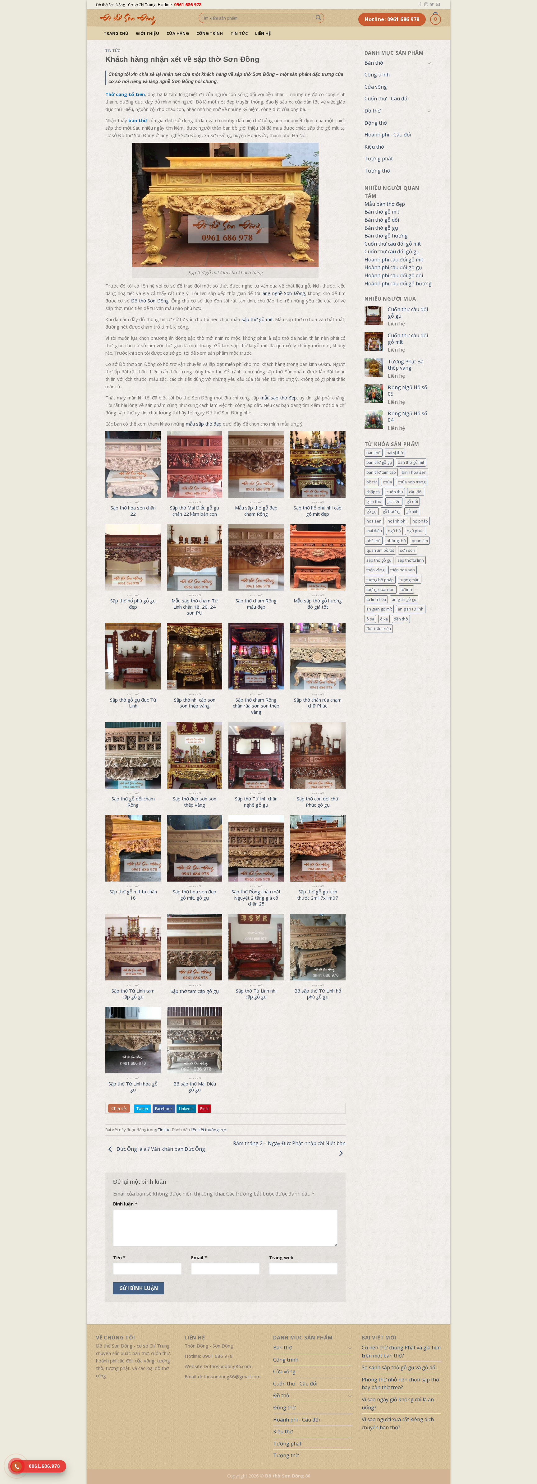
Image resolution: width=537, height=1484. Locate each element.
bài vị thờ (395, 452)
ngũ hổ (394, 530)
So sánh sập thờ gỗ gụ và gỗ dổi (399, 1367)
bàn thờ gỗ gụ (379, 462)
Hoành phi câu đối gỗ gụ (393, 267)
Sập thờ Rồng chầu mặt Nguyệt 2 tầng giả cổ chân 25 (256, 898)
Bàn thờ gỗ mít (382, 211)
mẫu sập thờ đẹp (278, 397)
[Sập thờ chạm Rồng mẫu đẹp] (256, 557)
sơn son (407, 550)
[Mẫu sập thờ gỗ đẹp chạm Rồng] (256, 464)
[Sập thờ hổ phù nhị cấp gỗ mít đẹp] (318, 464)
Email (199, 1257)
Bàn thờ (374, 62)
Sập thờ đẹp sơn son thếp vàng (194, 802)
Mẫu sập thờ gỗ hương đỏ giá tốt (318, 604)
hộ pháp (420, 521)
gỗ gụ (371, 511)
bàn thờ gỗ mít (411, 462)
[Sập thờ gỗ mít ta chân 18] (133, 848)
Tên (119, 1257)
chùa (387, 482)
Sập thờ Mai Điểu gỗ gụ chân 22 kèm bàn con (194, 511)
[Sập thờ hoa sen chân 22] (133, 464)
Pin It (204, 1108)
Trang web (281, 1257)
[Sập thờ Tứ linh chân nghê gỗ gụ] (256, 755)
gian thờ (373, 501)
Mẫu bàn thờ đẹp (385, 203)
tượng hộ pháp (380, 580)
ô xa (384, 619)
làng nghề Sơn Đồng (283, 293)
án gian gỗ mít (379, 609)
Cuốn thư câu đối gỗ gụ (392, 251)
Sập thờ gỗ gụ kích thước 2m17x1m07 (317, 895)
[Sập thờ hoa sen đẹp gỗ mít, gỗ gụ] (195, 848)
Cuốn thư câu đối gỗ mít (393, 243)
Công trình (209, 33)
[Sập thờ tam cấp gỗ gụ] (195, 947)
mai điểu (374, 530)
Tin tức (239, 33)
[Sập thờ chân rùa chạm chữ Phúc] (318, 656)
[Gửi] (318, 18)
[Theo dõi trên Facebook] (420, 4)
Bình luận (125, 1204)
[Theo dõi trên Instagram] (426, 4)
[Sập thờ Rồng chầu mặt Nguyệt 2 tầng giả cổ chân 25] (256, 848)
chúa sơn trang (411, 482)
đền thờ (401, 619)
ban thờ (373, 452)
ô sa (370, 619)
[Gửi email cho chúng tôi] (438, 4)
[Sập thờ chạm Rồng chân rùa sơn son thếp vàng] (256, 656)
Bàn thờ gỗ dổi (382, 219)
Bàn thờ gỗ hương (386, 235)
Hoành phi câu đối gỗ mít (394, 259)
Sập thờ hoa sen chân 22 (133, 511)
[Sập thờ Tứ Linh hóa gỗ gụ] (133, 1040)
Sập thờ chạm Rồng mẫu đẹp (256, 604)
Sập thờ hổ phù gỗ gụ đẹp (133, 604)
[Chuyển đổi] (429, 63)
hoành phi (397, 521)
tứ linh (406, 589)
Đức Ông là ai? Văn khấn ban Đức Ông (160, 1149)
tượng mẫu (410, 580)
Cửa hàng (178, 33)
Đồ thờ (373, 110)
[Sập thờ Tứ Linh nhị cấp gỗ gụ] (256, 947)
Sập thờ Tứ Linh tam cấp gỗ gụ (133, 994)
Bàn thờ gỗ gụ (381, 227)
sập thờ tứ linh (410, 560)
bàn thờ (137, 120)
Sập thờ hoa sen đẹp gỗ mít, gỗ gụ (194, 895)
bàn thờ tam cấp (381, 472)
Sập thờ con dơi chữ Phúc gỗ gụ (317, 802)
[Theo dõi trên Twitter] (432, 4)
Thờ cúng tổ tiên (125, 94)
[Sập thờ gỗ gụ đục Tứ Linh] (133, 656)
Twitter (142, 1108)
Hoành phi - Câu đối (388, 134)
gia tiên (394, 501)
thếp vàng (375, 570)
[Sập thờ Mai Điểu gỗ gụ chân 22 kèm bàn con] (195, 464)
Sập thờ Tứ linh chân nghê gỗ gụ (256, 802)
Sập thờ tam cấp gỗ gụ (195, 991)
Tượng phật (379, 158)
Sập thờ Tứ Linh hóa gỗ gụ (133, 1087)
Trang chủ (116, 33)
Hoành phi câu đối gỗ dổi (394, 275)
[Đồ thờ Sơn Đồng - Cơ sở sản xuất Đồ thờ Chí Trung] (142, 17)
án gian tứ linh (411, 609)
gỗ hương (391, 511)
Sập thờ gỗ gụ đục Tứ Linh (133, 703)
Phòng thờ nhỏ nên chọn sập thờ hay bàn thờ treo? (400, 1383)
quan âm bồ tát (380, 550)
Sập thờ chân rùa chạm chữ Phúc (318, 703)
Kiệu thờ (374, 146)
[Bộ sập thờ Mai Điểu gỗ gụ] (195, 1040)
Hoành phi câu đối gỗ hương (398, 283)
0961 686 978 (187, 4)
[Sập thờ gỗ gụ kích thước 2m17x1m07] (318, 848)
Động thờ (376, 122)
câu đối (415, 492)
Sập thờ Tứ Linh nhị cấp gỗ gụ (256, 994)
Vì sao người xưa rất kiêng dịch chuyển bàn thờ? (398, 1423)
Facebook (163, 1108)
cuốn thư (395, 492)
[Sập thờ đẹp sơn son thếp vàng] (195, 755)
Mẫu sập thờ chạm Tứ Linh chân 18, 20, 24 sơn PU (195, 607)
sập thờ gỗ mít (257, 319)
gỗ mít (411, 511)
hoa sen (374, 521)
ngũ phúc (415, 530)
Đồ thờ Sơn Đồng (149, 300)
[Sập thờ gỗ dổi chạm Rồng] (133, 755)
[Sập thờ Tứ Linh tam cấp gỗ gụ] (133, 947)
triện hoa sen (402, 570)
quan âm (420, 540)
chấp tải (373, 492)
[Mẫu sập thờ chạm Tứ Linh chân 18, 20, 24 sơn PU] (195, 557)
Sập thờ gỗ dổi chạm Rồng (133, 802)
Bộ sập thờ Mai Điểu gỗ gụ (194, 1087)
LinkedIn (186, 1108)
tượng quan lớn (380, 589)
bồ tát (371, 482)
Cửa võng (376, 86)
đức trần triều (378, 628)
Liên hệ (263, 33)
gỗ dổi (412, 501)
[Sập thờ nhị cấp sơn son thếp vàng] (195, 656)
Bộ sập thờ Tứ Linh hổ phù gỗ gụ (317, 994)
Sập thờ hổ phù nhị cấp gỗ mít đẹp (318, 511)
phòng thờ (396, 540)
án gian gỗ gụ (404, 599)
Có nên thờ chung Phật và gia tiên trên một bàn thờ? (401, 1351)
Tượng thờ (377, 170)
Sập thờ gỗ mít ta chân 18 (133, 895)
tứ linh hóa (376, 599)
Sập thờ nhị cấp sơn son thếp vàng (194, 703)
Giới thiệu (147, 33)
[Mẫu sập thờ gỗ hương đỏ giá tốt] (318, 557)
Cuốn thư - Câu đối (387, 98)
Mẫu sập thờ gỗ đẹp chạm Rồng (256, 511)
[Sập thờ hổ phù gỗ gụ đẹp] (133, 557)
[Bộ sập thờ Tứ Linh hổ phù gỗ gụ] (318, 947)
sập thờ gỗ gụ (379, 560)
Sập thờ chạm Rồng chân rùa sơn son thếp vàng (256, 706)
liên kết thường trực (209, 1129)
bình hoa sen (414, 472)
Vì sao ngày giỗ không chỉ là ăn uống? (398, 1403)
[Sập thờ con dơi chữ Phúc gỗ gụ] (318, 755)
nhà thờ (373, 540)
